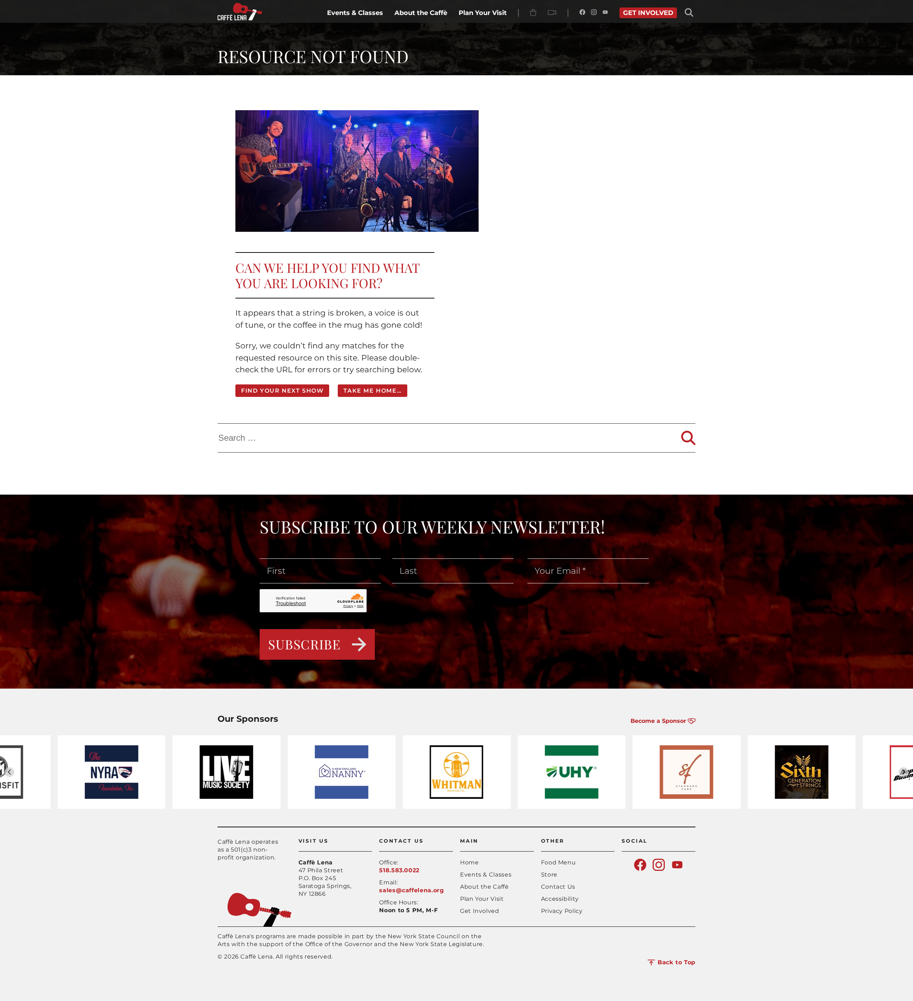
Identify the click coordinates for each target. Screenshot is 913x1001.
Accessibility (560, 898)
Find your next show (282, 390)
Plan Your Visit (482, 898)
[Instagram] (594, 13)
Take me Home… (372, 390)
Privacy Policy (562, 911)
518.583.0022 (399, 870)
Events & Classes (485, 874)
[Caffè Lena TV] (552, 13)
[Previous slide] (9, 772)
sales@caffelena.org (411, 890)
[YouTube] (605, 13)
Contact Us (558, 886)
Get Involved (479, 911)
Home (469, 862)
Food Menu (558, 862)
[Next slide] (903, 772)
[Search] (688, 438)
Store (549, 874)
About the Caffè (484, 886)
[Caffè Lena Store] (533, 13)
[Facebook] (582, 13)
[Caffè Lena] (240, 18)
